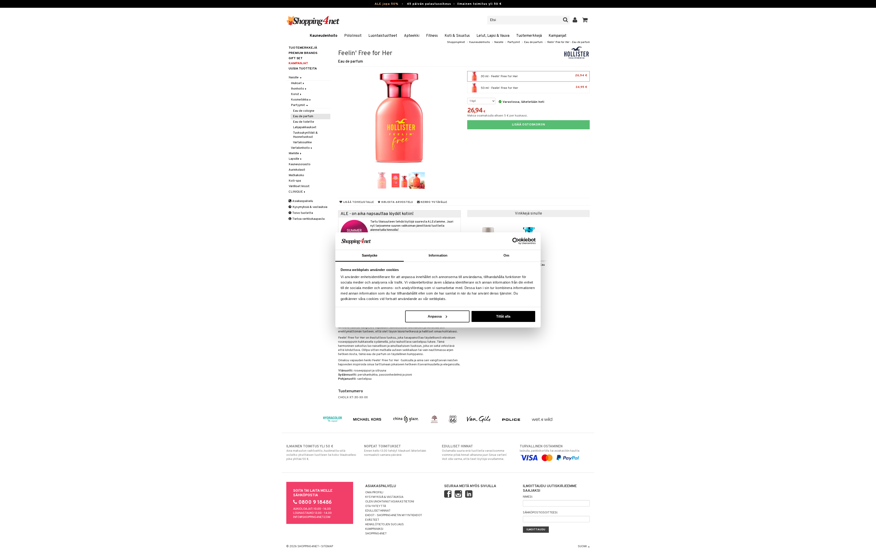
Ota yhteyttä (375, 506)
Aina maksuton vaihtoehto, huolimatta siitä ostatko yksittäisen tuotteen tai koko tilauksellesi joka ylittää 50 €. (321, 452)
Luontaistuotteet (382, 36)
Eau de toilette (303, 122)
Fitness (432, 36)
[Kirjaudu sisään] (575, 20)
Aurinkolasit (297, 170)
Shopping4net (456, 42)
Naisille (498, 42)
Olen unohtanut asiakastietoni (389, 502)
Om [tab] (506, 255)
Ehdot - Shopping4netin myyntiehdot (393, 515)
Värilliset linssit (299, 186)
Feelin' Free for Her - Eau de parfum (568, 42)
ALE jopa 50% (386, 4)
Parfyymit (514, 42)
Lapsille (294, 159)
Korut (295, 94)
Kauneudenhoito (323, 36)
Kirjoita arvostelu (397, 202)
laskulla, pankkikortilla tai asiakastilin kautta (549, 448)
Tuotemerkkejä (529, 36)
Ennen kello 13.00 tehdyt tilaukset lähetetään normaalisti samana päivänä (395, 450)
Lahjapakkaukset (304, 127)
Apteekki (411, 36)
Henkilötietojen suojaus (384, 524)
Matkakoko (296, 175)
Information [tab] (438, 255)
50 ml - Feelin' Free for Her (533, 87)
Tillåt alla (503, 316)
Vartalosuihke (302, 142)
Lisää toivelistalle (358, 202)
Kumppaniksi (374, 529)
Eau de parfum (533, 42)
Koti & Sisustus (457, 36)
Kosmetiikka (300, 100)
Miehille (294, 153)
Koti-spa (295, 181)
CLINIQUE (296, 192)
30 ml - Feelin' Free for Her (533, 76)
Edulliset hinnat (378, 511)
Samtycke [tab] (370, 255)
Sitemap (327, 546)
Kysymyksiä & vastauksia (309, 207)
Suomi (582, 546)
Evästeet (372, 520)
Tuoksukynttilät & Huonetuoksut (305, 135)
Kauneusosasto (299, 164)
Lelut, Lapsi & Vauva (493, 36)
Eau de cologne (303, 111)
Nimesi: (528, 497)
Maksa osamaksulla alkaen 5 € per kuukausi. (497, 116)
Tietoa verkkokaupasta (308, 219)
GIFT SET (295, 58)
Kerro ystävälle (433, 202)
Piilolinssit (353, 36)
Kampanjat (557, 36)
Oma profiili (374, 492)
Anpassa (435, 316)
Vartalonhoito (300, 148)
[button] (585, 20)
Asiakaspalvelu (302, 201)
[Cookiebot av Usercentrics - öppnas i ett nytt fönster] (516, 241)
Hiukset (296, 83)
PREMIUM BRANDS (303, 53)
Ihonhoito (298, 89)
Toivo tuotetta (302, 213)
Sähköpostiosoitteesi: (540, 513)
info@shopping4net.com (311, 517)
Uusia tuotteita (303, 69)
